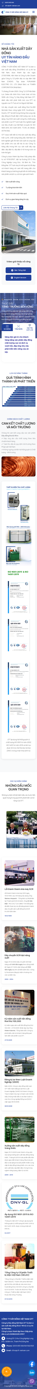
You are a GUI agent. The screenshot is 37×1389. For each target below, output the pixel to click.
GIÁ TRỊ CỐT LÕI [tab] (29, 329)
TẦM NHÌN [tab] (18, 329)
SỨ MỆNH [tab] (7, 329)
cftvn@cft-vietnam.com (20, 1350)
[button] (33, 12)
